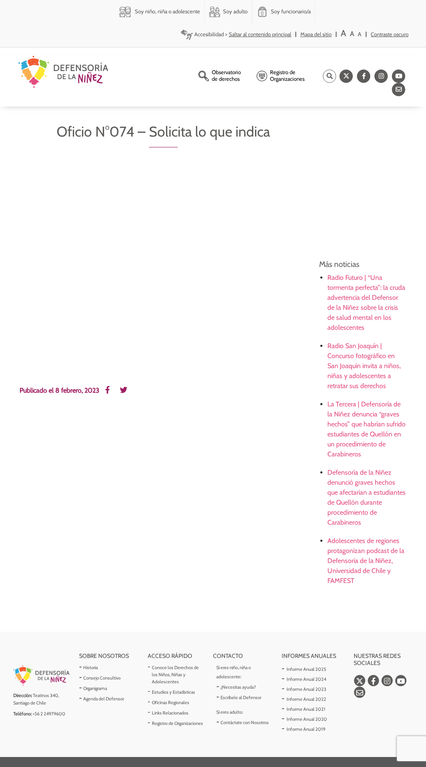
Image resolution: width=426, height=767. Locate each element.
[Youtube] (398, 76)
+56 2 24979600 (48, 714)
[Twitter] (346, 76)
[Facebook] (363, 76)
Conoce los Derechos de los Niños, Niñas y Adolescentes (175, 675)
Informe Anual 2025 (306, 669)
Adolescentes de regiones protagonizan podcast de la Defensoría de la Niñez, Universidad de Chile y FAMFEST (365, 561)
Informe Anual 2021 (306, 709)
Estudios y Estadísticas (173, 692)
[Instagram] (381, 76)
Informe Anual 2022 (306, 699)
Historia (90, 667)
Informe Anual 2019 (306, 729)
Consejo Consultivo (102, 678)
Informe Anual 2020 (307, 719)
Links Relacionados (170, 713)
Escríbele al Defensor (240, 697)
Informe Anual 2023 (306, 689)
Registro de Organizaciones (177, 723)
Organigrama (95, 688)
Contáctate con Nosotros (244, 722)
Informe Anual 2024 (306, 679)
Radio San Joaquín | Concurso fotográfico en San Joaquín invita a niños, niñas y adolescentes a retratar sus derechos (364, 366)
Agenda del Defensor (103, 699)
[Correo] (398, 89)
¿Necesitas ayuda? (238, 687)
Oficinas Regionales (170, 702)
